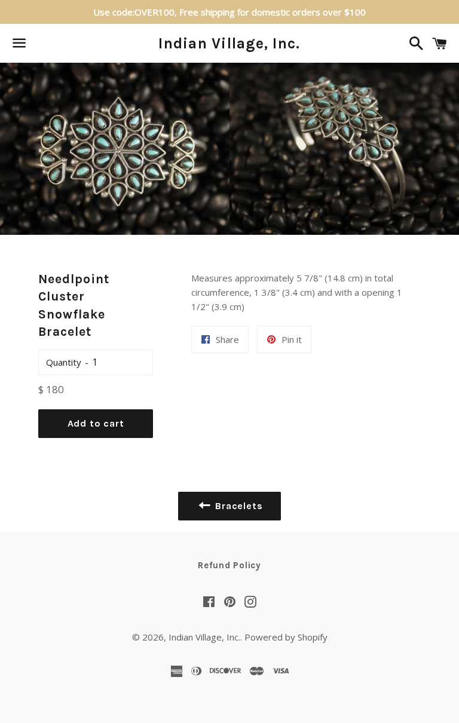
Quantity (63, 362)
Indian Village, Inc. (229, 43)
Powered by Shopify (286, 637)
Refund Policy (229, 565)
